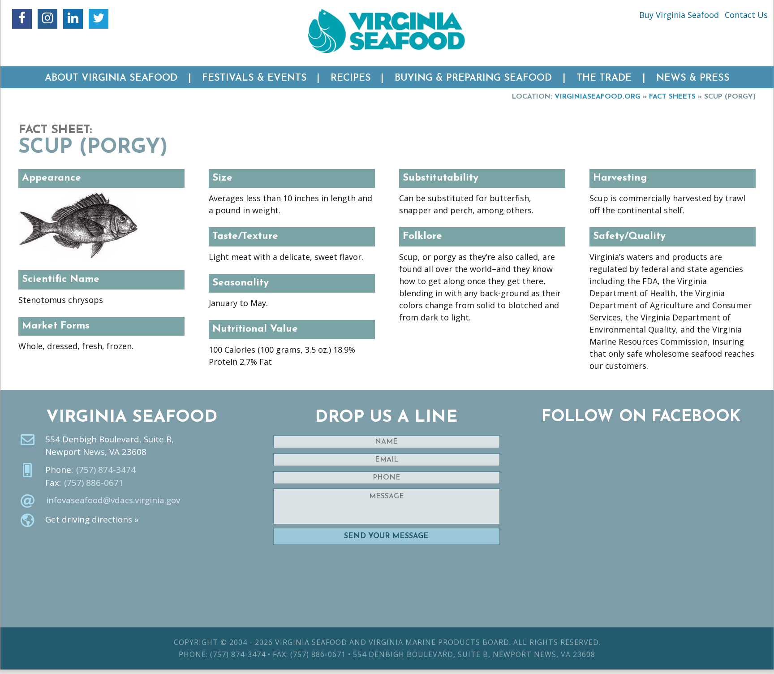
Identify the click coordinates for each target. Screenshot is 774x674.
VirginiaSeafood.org (598, 96)
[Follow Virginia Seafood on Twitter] (98, 19)
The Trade (604, 78)
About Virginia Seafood (111, 78)
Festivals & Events (254, 78)
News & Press (693, 78)
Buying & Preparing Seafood (473, 78)
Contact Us (746, 14)
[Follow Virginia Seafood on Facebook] (22, 19)
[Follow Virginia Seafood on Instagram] (47, 19)
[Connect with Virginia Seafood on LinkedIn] (73, 19)
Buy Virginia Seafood (679, 14)
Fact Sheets (672, 96)
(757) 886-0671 (94, 482)
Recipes (351, 78)
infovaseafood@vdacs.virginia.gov (113, 500)
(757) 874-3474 (106, 469)
